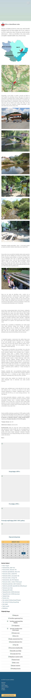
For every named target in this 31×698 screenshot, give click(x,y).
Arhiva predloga (4, 686)
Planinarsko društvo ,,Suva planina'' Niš (10, 575)
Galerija (3, 688)
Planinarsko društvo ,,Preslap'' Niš (9, 577)
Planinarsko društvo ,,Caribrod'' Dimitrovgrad (12, 581)
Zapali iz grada (5, 606)
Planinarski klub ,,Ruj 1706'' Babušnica (10, 579)
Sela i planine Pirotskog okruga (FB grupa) (11, 600)
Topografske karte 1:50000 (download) (10, 592)
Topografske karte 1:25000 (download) (10, 594)
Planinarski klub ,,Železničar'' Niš (9, 569)
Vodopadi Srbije (5, 596)
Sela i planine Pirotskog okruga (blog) (10, 602)
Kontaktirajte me (9, 695)
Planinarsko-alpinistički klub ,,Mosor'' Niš (11, 571)
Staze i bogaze (5, 565)
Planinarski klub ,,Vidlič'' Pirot (8, 567)
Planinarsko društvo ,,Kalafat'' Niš (9, 573)
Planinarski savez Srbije (7, 588)
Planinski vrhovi (5, 598)
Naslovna (3, 682)
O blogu (3, 684)
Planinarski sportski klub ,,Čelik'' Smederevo (11, 584)
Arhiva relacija (4, 685)
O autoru (3, 689)
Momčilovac (5, 608)
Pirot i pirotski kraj (8, 3)
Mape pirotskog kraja (14, 537)
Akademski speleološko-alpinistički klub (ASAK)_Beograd (14, 586)
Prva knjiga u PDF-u (14, 504)
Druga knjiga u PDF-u (14, 471)
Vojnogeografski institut (7, 590)
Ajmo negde (5, 604)
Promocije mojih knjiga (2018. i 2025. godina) (13, 520)
